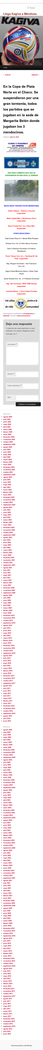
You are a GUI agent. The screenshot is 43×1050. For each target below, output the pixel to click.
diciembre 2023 (8, 497)
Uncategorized (28, 313)
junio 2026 (7, 422)
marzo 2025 (7, 459)
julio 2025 (6, 449)
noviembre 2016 (9, 708)
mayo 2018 (7, 663)
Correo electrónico (15, 385)
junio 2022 (7, 542)
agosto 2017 (7, 685)
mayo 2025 (7, 454)
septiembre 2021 (9, 565)
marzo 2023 (7, 520)
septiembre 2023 (9, 505)
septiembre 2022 (9, 535)
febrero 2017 (7, 701)
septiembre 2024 (9, 474)
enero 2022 (7, 555)
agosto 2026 (7, 417)
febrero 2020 (7, 610)
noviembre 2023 (9, 500)
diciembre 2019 (8, 615)
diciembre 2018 (8, 645)
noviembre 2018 (9, 648)
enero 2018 (7, 673)
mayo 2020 (7, 603)
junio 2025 (7, 452)
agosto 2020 (7, 595)
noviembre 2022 (9, 530)
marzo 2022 (7, 550)
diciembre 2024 (8, 467)
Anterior (7, 75)
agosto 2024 (7, 477)
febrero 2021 (7, 582)
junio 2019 (7, 630)
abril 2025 (6, 457)
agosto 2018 (7, 655)
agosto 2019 (7, 625)
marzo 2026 (7, 429)
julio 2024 (6, 479)
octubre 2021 (8, 562)
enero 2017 (7, 703)
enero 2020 (7, 613)
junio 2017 (7, 691)
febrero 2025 (7, 462)
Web (9, 397)
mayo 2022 (7, 545)
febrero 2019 (7, 640)
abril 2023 (6, 517)
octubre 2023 (8, 502)
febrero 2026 (7, 432)
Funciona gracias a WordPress (21, 1045)
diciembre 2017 (8, 675)
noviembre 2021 (9, 560)
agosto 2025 (7, 447)
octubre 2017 (8, 680)
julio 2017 (6, 688)
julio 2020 (6, 598)
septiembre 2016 (9, 713)
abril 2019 (6, 635)
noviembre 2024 (9, 469)
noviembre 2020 (9, 590)
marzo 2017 (7, 698)
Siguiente (36, 75)
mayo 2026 (7, 424)
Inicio (5, 68)
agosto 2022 (7, 537)
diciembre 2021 (8, 557)
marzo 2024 (7, 490)
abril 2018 (6, 665)
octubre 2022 (8, 532)
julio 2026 (6, 419)
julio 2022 (6, 540)
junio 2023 (7, 512)
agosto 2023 (7, 507)
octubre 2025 (8, 442)
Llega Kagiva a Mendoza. (20, 14)
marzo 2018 (7, 668)
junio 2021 (7, 572)
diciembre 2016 (8, 706)
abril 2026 (6, 427)
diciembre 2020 (8, 588)
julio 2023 (6, 510)
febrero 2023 (7, 522)
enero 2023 (7, 525)
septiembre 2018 (9, 653)
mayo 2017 (7, 693)
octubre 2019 (8, 620)
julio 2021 (6, 570)
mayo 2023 (7, 515)
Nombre (11, 374)
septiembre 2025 (9, 444)
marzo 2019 (7, 638)
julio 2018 (6, 658)
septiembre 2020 (9, 593)
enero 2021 (7, 585)
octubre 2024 (8, 472)
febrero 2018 (7, 671)
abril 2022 (6, 547)
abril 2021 (6, 577)
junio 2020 (7, 600)
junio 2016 (7, 721)
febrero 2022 (7, 552)
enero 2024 (7, 495)
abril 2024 (6, 487)
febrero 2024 (7, 492)
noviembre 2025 (9, 439)
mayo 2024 (7, 484)
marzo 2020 (7, 608)
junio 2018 (7, 660)
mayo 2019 (7, 633)
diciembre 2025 (8, 437)
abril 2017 (6, 696)
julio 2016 (6, 718)
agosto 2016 (7, 716)
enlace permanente (23, 316)
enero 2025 (7, 464)
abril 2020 (6, 605)
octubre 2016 (8, 711)
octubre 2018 (8, 650)
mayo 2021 (7, 575)
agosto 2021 (7, 567)
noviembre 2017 (9, 678)
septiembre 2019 (9, 623)
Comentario (12, 344)
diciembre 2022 (8, 527)
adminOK (6, 316)
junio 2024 (7, 482)
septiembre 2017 (9, 683)
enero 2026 (7, 434)
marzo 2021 (7, 580)
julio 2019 (6, 628)
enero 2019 (7, 643)
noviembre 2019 (9, 618)
